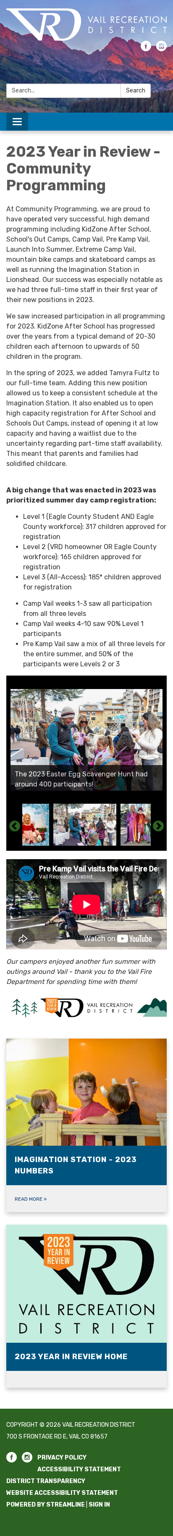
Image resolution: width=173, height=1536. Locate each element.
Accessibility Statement (79, 1469)
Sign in (99, 1504)
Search (135, 90)
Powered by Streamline (45, 1504)
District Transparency (45, 1481)
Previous (14, 826)
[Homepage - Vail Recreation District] (86, 24)
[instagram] (161, 49)
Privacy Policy (61, 1457)
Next (158, 826)
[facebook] (146, 49)
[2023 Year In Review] (86, 1007)
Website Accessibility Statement (62, 1493)
